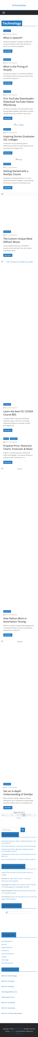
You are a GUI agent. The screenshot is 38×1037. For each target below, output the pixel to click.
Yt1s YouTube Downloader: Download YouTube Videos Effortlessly (18, 102)
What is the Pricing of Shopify (15, 68)
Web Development (7, 963)
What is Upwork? (13, 37)
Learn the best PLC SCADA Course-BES (18, 413)
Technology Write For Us (9, 992)
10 (12, 815)
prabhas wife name (7, 872)
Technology (7, 30)
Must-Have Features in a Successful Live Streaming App (18, 846)
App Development (7, 941)
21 (27, 815)
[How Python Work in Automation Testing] (19, 538)
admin (15, 34)
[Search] (23, 830)
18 (17, 815)
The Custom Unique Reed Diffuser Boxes (17, 240)
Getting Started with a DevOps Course (15, 172)
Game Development (7, 954)
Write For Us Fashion (7, 981)
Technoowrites (19, 5)
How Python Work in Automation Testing (15, 620)
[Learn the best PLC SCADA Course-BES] (19, 331)
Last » (19, 818)
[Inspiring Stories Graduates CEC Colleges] (19, 125)
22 (30, 815)
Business (6, 438)
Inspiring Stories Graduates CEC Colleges (18, 138)
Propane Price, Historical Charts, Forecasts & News (18, 447)
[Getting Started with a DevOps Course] (19, 159)
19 (20, 815)
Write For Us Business (8, 1008)
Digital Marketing (6, 947)
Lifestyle (4, 957)
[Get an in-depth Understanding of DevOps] (19, 710)
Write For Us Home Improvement (11, 1013)
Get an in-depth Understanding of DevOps (18, 792)
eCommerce (5, 950)
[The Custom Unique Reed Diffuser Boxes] (19, 211)
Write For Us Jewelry (7, 986)
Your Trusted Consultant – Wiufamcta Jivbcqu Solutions (18, 859)
